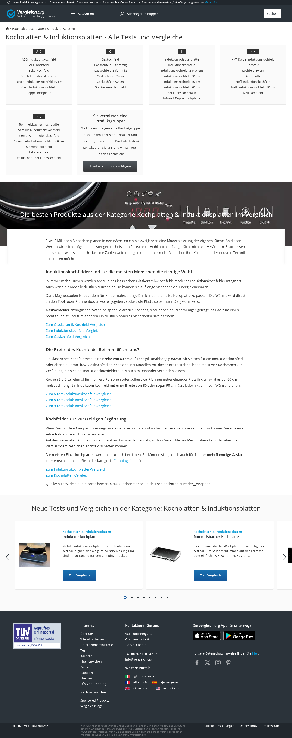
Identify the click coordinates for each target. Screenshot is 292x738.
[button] (125, 597)
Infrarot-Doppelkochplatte (181, 98)
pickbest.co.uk (141, 688)
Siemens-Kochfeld (39, 147)
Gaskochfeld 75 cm (110, 76)
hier (255, 653)
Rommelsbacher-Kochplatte (39, 124)
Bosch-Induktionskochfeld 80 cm (39, 82)
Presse (85, 667)
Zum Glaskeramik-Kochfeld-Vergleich (75, 324)
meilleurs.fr (139, 682)
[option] (80, 555)
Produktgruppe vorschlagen (110, 166)
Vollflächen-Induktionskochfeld (39, 158)
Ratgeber (86, 673)
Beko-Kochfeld (39, 70)
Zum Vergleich (79, 575)
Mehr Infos (211, 2)
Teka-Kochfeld (39, 152)
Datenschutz (249, 725)
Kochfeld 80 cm (253, 70)
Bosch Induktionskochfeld (39, 76)
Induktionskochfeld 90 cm (181, 87)
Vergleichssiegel (91, 706)
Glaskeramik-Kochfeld (110, 87)
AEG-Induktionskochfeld (39, 59)
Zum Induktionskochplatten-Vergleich (76, 469)
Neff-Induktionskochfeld (253, 82)
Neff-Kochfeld (253, 93)
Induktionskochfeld (181, 65)
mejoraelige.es (168, 682)
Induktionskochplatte (182, 93)
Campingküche (125, 460)
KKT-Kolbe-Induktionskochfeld (253, 59)
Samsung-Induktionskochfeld (39, 130)
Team (84, 650)
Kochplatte (253, 76)
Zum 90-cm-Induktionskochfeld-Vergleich (79, 406)
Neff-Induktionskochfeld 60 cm (253, 87)
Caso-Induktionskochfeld (39, 87)
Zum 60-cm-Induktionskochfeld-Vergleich (79, 394)
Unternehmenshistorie (96, 645)
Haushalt (18, 29)
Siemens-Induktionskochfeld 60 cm (39, 141)
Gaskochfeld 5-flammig (110, 70)
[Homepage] (7, 28)
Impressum (271, 725)
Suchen (272, 14)
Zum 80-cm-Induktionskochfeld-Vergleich (79, 400)
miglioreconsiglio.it (144, 676)
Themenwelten (91, 661)
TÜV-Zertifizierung (93, 684)
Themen (86, 678)
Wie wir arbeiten (92, 639)
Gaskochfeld (110, 59)
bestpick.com (170, 688)
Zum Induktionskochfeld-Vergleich (73, 330)
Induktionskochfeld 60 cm (181, 76)
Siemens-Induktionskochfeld (39, 136)
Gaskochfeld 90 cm (110, 82)
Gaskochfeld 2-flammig (110, 65)
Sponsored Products (94, 700)
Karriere (86, 656)
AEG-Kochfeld (39, 65)
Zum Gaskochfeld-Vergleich (68, 336)
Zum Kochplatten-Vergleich (68, 475)
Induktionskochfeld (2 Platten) (181, 70)
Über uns (87, 634)
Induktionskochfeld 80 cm (181, 82)
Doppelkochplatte (39, 93)
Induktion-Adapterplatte (181, 59)
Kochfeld (253, 65)
